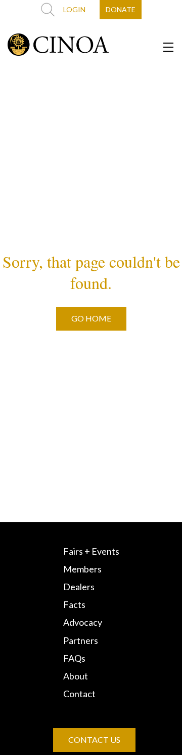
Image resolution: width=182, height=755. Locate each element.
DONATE (120, 9)
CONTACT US (94, 739)
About (75, 675)
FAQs (74, 658)
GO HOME (91, 318)
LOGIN (74, 9)
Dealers (79, 586)
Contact (79, 693)
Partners (80, 640)
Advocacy (82, 622)
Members (82, 568)
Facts (74, 604)
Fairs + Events (91, 551)
